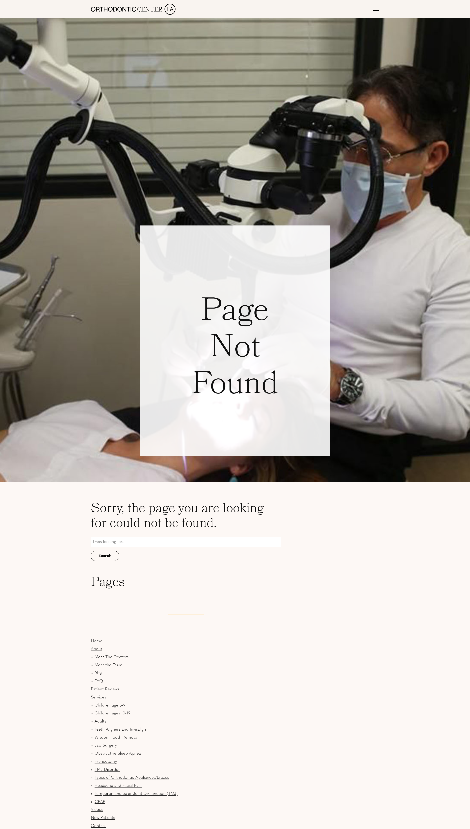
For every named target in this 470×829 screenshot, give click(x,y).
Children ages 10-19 (112, 713)
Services (98, 697)
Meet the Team (108, 665)
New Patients (103, 818)
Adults (100, 721)
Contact (98, 826)
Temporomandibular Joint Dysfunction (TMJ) (136, 794)
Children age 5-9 (110, 705)
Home (96, 641)
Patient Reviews (105, 689)
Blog (98, 673)
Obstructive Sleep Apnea (118, 754)
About (96, 649)
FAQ (99, 681)
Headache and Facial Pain (118, 786)
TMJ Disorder (107, 770)
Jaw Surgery (106, 745)
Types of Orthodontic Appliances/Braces (132, 778)
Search (104, 556)
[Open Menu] (376, 9)
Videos (97, 810)
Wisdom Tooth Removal (116, 738)
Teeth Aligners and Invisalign (120, 729)
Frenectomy (106, 762)
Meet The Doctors (112, 657)
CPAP (100, 802)
